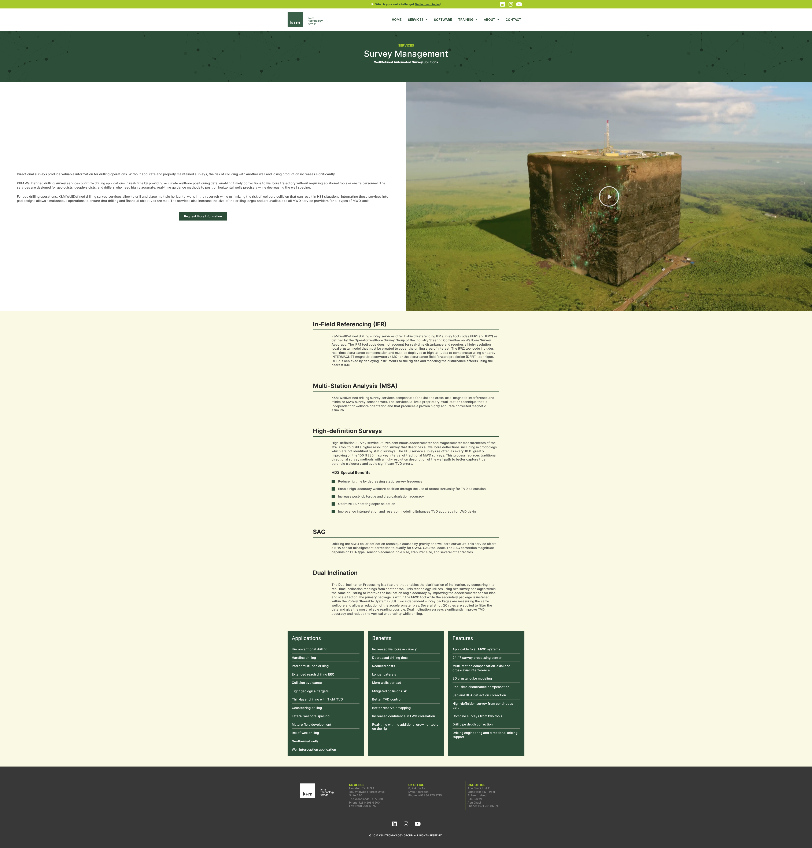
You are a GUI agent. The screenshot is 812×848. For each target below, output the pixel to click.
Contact (513, 20)
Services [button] (416, 20)
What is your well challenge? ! (408, 4)
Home (397, 20)
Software (443, 20)
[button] (609, 196)
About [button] (489, 20)
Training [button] (465, 20)
